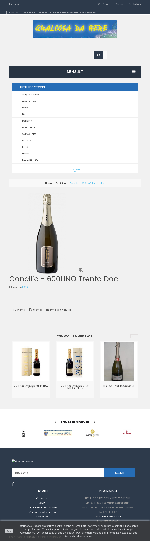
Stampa (38, 309)
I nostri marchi (75, 421)
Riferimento (15, 287)
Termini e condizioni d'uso (42, 507)
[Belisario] (126, 432)
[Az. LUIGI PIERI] (58, 432)
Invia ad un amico (60, 309)
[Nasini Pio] (75, 28)
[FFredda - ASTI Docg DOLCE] (119, 361)
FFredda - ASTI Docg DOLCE (118, 385)
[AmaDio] (23, 432)
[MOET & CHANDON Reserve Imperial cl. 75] (75, 361)
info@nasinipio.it (111, 516)
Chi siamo (104, 4)
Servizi (119, 4)
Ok (9, 530)
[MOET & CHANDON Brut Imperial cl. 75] (31, 361)
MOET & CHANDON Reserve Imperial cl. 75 (75, 387)
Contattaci (135, 4)
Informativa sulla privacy (42, 512)
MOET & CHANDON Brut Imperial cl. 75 (31, 387)
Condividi (19, 309)
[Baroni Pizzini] (92, 432)
